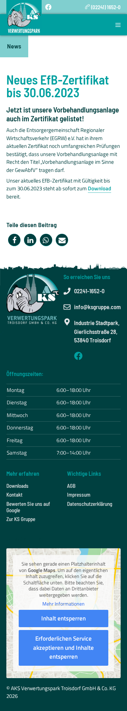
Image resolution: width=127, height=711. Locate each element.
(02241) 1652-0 (105, 7)
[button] (14, 240)
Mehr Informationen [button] (63, 604)
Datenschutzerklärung (89, 504)
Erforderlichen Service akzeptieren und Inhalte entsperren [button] (63, 647)
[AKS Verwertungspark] (24, 17)
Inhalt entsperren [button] (63, 618)
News (14, 46)
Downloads (17, 485)
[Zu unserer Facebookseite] (78, 356)
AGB (71, 485)
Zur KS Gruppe (20, 519)
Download (99, 188)
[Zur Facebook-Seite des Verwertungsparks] (48, 7)
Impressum (78, 494)
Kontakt (14, 494)
